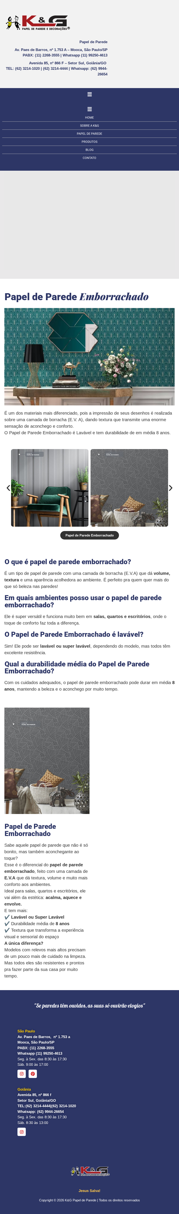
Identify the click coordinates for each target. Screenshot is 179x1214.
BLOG (90, 150)
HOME (89, 117)
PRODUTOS (89, 141)
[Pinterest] (33, 1074)
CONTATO (89, 158)
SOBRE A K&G (89, 125)
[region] (89, 220)
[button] (89, 94)
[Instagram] (21, 1074)
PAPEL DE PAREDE (89, 133)
